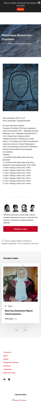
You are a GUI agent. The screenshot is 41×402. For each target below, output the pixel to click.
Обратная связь (9, 373)
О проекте (7, 352)
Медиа (5, 359)
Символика (7, 369)
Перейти (20, 9)
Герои (5, 356)
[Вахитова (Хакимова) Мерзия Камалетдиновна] (20, 288)
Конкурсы (7, 366)
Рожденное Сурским (11, 362)
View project (9, 319)
